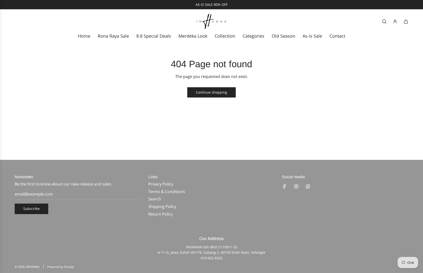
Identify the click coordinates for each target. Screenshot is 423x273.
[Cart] (405, 21)
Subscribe (31, 208)
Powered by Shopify (60, 267)
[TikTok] (308, 186)
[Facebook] (284, 186)
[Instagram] (296, 186)
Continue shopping (211, 92)
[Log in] (395, 21)
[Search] (384, 21)
